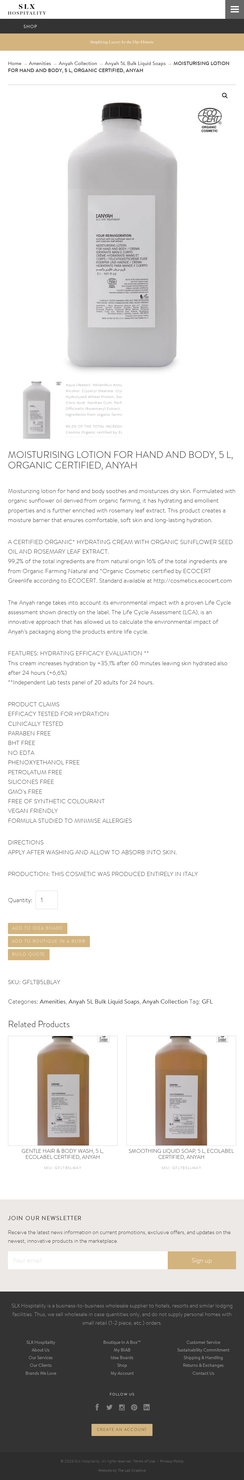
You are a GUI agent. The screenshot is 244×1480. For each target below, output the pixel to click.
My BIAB (122, 1350)
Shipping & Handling (203, 1358)
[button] (225, 95)
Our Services (41, 1358)
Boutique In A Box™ (122, 1343)
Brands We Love (40, 1374)
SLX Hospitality (40, 1343)
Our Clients (41, 1366)
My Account (122, 1374)
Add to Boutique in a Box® (49, 941)
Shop (122, 1366)
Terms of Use (144, 1461)
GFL (207, 1002)
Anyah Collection (78, 63)
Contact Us (203, 1374)
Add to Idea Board (37, 928)
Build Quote (28, 954)
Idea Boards (122, 1358)
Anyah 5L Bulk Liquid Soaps (135, 63)
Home (14, 63)
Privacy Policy (172, 1461)
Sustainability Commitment (203, 1350)
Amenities (40, 63)
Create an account (122, 1429)
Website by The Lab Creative (122, 1471)
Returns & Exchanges (203, 1366)
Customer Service (203, 1343)
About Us (41, 1350)
